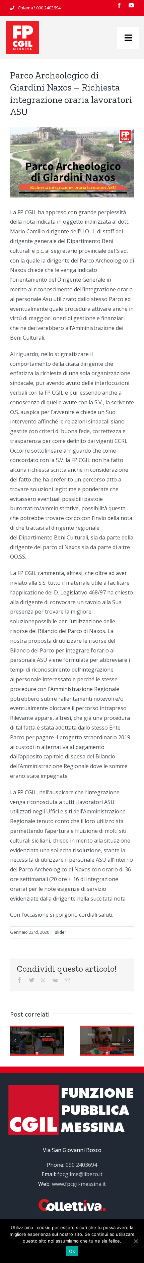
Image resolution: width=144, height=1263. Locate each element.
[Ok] (135, 1241)
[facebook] (119, 5)
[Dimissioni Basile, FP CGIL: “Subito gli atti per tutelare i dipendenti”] (107, 1040)
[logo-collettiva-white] (72, 1201)
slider (60, 932)
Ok (72, 1251)
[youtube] (131, 5)
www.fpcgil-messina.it (79, 1184)
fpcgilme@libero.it (79, 1174)
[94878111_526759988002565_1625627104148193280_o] (22, 23)
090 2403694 (48, 8)
